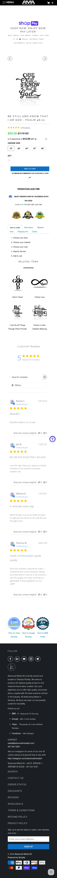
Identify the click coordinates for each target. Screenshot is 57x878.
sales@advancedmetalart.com (21, 743)
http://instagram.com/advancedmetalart (25, 758)
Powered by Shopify (16, 857)
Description (28, 227)
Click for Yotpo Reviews (14, 635)
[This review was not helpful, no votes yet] (44, 433)
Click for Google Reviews (28, 635)
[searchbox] (26, 377)
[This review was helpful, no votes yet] (39, 433)
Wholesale (15, 804)
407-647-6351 (14, 746)
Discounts (15, 791)
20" (19, 148)
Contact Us (16, 778)
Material (40, 227)
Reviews (13, 797)
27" (34, 148)
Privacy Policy (18, 823)
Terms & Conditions (21, 810)
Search (13, 771)
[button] (28, 138)
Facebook (16, 733)
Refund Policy (17, 817)
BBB (14, 713)
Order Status (17, 784)
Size (11, 231)
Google (15, 718)
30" (42, 148)
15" (11, 148)
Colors (34, 231)
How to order (15, 227)
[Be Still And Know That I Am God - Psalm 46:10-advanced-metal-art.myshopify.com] (28, 85)
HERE (22, 205)
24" (26, 148)
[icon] (10, 58)
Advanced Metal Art (23, 854)
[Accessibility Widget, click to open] (52, 439)
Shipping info (23, 231)
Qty (9, 155)
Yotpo (14, 724)
